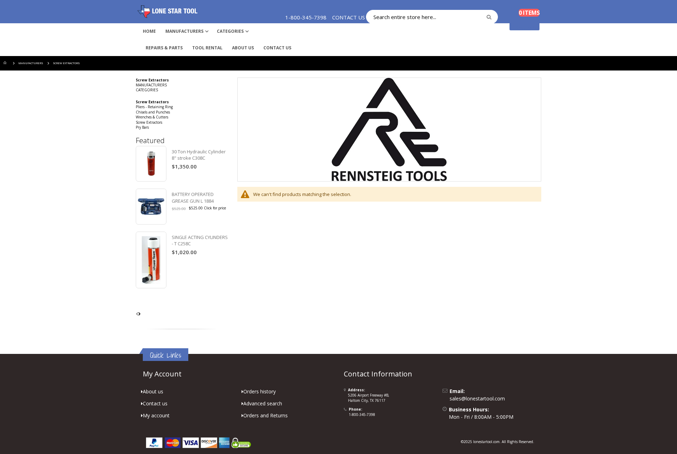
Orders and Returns (265, 415)
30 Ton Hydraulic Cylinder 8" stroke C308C (199, 154)
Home (6, 63)
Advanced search (262, 403)
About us (153, 391)
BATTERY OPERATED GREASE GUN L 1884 (193, 197)
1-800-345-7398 (362, 414)
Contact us (155, 403)
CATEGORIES (147, 89)
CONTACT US (348, 17)
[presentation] (139, 314)
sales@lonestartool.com (477, 398)
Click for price (215, 207)
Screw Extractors (149, 122)
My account (156, 415)
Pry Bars (142, 127)
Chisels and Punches (153, 112)
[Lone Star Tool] (167, 11)
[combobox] (432, 17)
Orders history (259, 391)
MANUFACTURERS (30, 63)
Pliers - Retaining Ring (154, 106)
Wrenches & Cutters (152, 117)
